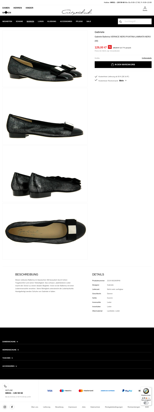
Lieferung (46, 407)
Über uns (34, 407)
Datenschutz (95, 407)
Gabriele (99, 32)
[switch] (146, 402)
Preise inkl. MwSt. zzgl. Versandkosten (107, 51)
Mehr (121, 81)
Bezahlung (59, 407)
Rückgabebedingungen (114, 407)
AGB (147, 407)
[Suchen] (120, 21)
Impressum (72, 407)
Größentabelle (147, 58)
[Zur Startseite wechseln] (77, 12)
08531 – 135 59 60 (117, 2)
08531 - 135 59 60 (14, 393)
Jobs (84, 407)
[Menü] (150, 388)
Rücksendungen (134, 407)
